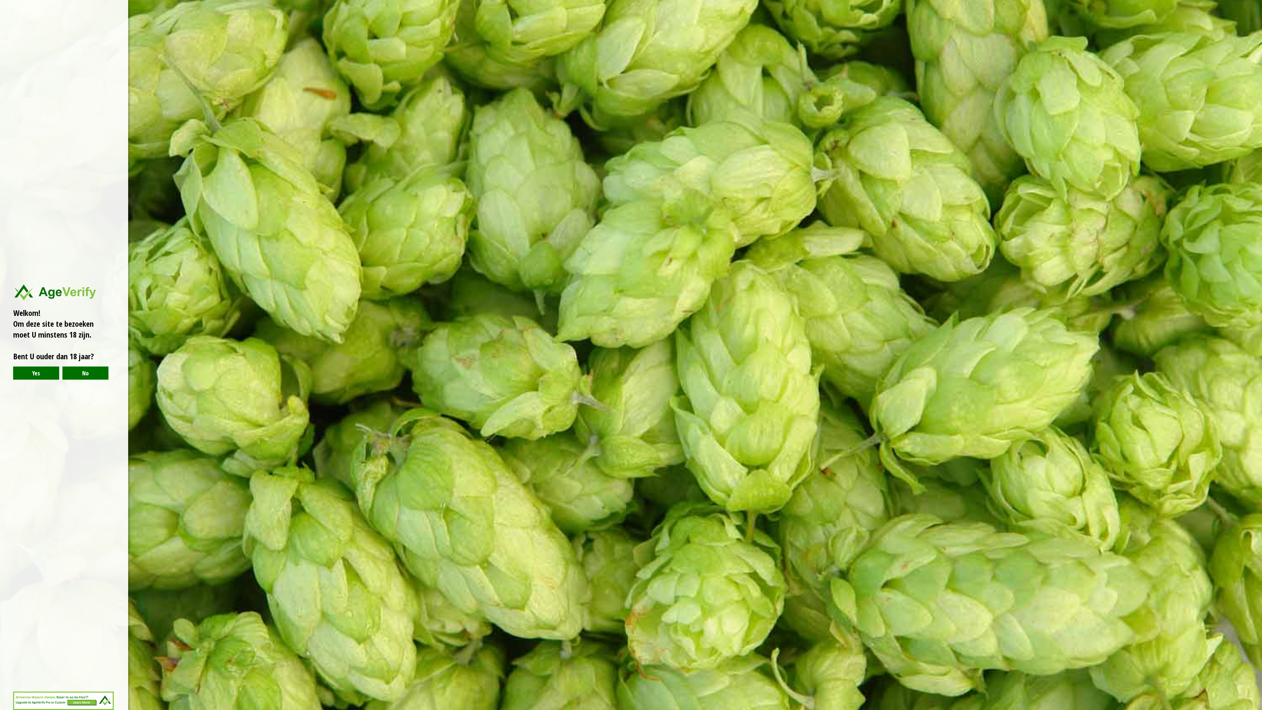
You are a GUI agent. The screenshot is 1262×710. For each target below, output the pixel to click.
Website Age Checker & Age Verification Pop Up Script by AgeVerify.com (1253, 708)
